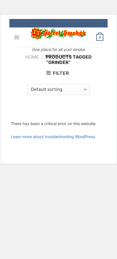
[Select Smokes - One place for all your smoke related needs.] (58, 33)
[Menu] (17, 37)
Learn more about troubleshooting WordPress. (53, 136)
